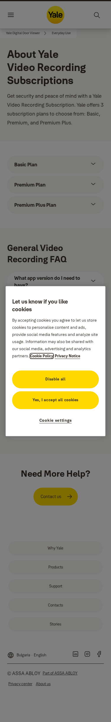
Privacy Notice (67, 355)
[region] (56, 361)
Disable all (55, 379)
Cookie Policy (41, 355)
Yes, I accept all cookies (55, 399)
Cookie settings (55, 420)
